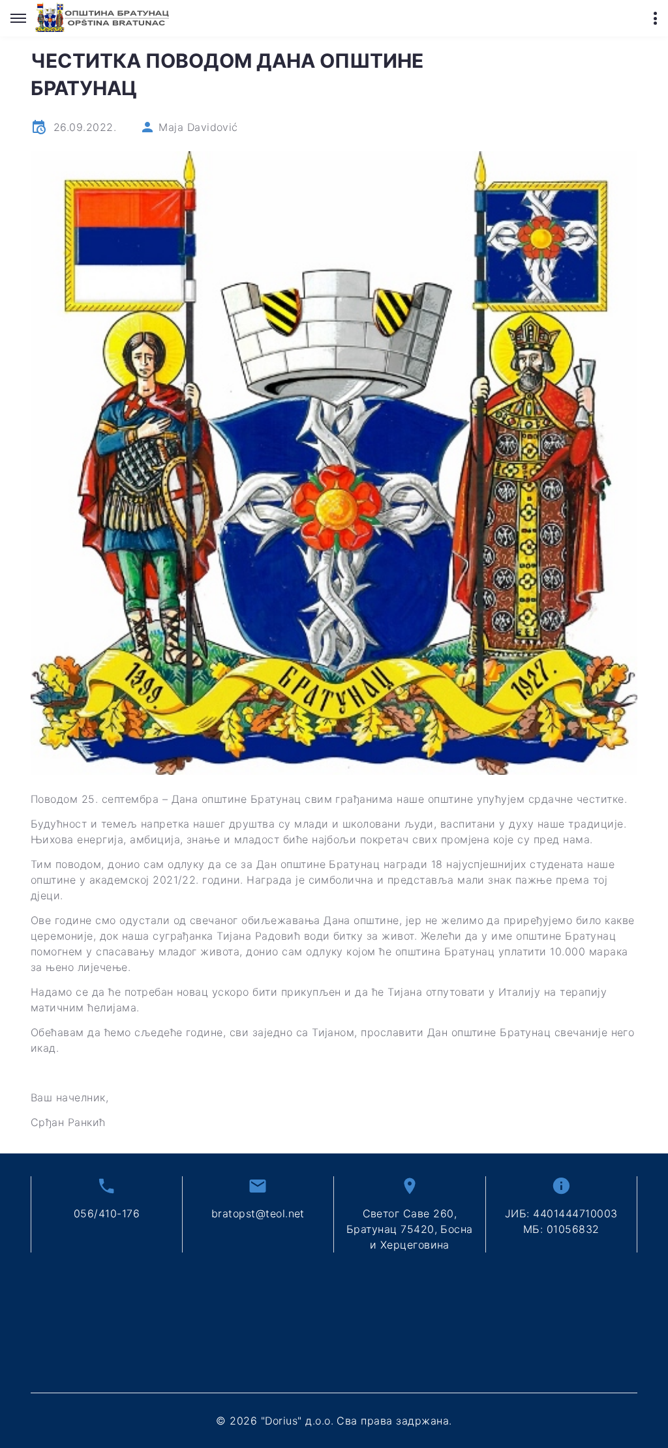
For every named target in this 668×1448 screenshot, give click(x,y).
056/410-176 (107, 1213)
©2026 (333, 1420)
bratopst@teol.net (258, 1213)
